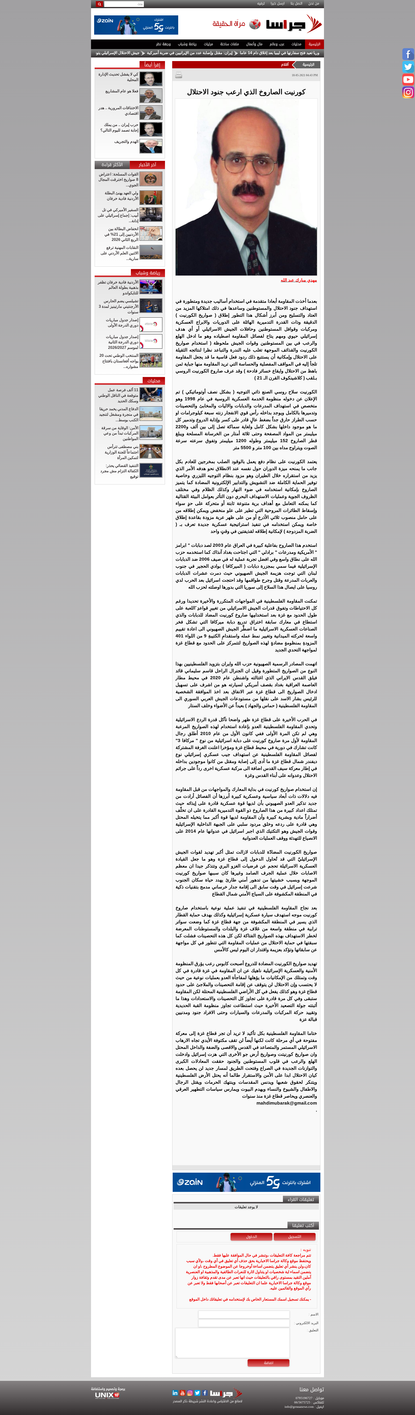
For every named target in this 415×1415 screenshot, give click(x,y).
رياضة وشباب (187, 44)
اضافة (268, 1362)
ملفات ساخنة (229, 44)
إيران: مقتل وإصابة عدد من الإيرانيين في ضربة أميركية (238, 53)
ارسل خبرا (278, 3)
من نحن (313, 3)
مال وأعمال (254, 44)
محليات (296, 44)
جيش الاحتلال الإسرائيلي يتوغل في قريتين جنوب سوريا (145, 53)
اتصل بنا (296, 3)
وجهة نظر (163, 44)
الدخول (251, 1236)
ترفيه (261, 3)
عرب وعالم (277, 44)
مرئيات (208, 44)
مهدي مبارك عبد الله (299, 280)
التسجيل (294, 1236)
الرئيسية (314, 44)
